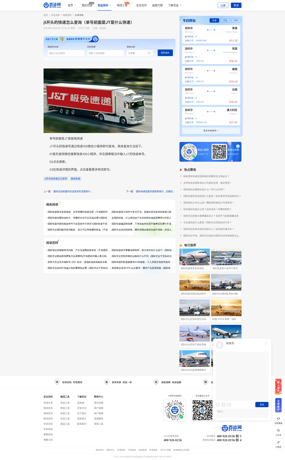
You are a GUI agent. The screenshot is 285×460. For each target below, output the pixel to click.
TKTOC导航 (165, 450)
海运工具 (65, 423)
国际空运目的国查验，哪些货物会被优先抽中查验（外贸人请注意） (143, 230)
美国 (234, 28)
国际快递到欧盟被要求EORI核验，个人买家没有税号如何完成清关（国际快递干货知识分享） (143, 262)
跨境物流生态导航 (181, 450)
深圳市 (189, 28)
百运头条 (48, 402)
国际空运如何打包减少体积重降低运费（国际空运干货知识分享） (79, 268)
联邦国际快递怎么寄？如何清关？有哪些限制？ (207, 209)
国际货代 (100, 450)
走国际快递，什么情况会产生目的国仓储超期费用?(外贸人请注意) (143, 218)
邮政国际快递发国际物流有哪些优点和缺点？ (206, 176)
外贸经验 (48, 429)
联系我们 (81, 423)
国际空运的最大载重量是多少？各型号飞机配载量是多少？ (211, 216)
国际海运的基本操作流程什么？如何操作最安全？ (208, 229)
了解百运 (173, 5)
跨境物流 (121, 450)
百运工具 (65, 402)
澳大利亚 (232, 110)
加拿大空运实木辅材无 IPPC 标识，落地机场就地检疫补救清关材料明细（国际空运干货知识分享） (79, 262)
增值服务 (98, 418)
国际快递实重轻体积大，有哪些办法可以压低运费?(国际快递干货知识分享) (79, 218)
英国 (234, 48)
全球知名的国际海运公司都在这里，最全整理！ (207, 183)
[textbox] (66, 53)
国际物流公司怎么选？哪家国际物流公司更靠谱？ (208, 202)
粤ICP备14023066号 (163, 457)
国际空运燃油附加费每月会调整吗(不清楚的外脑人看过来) (77, 256)
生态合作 (141, 5)
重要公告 (48, 439)
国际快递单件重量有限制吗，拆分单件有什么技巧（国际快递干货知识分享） (143, 250)
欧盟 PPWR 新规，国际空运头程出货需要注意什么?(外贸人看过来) (225, 319)
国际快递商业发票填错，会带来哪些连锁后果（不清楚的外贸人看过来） (79, 212)
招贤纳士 (81, 418)
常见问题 (98, 402)
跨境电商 (143, 450)
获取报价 (165, 52)
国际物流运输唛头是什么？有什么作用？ (204, 189)
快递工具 (65, 413)
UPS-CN (200, 61)
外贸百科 (48, 423)
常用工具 (98, 423)
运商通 (80, 402)
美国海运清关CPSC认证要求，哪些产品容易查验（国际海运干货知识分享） (143, 268)
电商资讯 (48, 413)
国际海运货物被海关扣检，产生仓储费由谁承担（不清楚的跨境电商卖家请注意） (79, 250)
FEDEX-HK (201, 40)
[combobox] (66, 53)
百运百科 (103, 5)
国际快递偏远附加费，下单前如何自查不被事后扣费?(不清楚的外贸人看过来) (143, 224)
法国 (234, 89)
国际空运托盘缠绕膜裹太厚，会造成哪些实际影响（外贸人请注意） (193, 370)
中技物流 (132, 450)
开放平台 (81, 408)
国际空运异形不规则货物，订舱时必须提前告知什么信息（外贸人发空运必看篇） (194, 345)
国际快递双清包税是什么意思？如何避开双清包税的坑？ (212, 196)
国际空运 (110, 450)
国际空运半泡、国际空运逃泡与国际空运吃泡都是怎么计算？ (212, 236)
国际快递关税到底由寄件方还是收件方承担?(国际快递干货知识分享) (79, 224)
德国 (234, 69)
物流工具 (122, 5)
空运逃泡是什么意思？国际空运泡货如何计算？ (207, 222)
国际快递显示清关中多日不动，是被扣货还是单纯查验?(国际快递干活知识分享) (143, 212)
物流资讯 (48, 408)
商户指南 (98, 413)
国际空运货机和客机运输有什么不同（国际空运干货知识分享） (143, 256)
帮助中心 (98, 396)
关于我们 (81, 413)
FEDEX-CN (201, 122)
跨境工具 (65, 408)
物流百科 (48, 418)
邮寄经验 (48, 434)
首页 (70, 5)
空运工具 (65, 418)
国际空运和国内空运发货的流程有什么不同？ (76, 191)
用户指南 (98, 408)
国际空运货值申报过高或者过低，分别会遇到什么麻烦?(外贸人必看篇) (194, 319)
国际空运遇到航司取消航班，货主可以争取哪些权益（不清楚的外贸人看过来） (79, 230)
